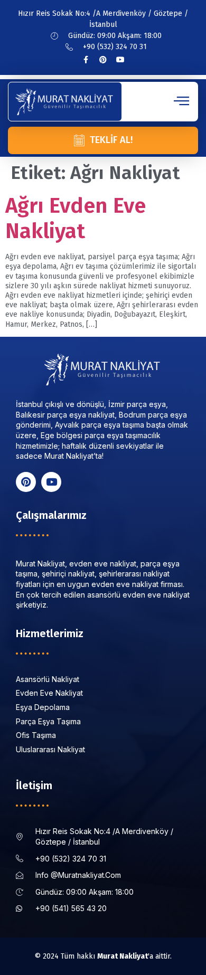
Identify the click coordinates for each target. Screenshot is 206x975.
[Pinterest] (103, 59)
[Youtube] (120, 59)
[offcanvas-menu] (181, 101)
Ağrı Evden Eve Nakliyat (75, 218)
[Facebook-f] (85, 59)
